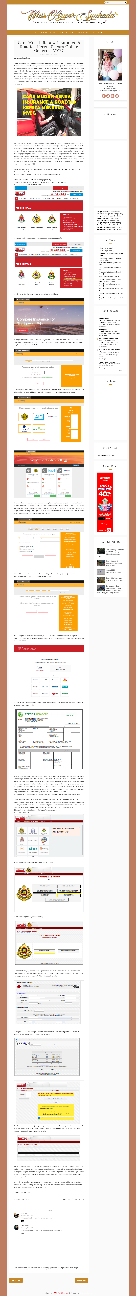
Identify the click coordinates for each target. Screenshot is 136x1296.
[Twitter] (79, 1199)
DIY (92, 33)
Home (35, 33)
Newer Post (16, 1280)
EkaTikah (24, 1213)
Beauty (44, 33)
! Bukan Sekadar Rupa (107, 362)
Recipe (53, 33)
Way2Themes (63, 1293)
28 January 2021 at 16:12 (27, 1215)
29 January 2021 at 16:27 (27, 1228)
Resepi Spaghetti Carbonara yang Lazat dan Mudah (114, 563)
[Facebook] (72, 1199)
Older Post (81, 1280)
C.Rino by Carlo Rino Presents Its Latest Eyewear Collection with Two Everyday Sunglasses (109, 322)
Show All (121, 370)
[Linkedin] (82, 1199)
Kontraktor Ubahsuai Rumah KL (109, 350)
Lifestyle (70, 33)
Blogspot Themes (86, 1293)
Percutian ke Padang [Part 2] (109, 277)
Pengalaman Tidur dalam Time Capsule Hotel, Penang (110, 280)
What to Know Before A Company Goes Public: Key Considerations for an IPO (108, 342)
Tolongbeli (103, 329)
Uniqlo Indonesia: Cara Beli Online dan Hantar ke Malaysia (109, 332)
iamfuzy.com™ (104, 319)
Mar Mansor (25, 1226)
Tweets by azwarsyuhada (105, 455)
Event (99, 33)
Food (61, 33)
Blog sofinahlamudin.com (108, 338)
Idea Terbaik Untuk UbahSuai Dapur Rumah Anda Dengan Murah (109, 355)
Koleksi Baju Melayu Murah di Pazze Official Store (109, 365)
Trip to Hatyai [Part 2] (106, 251)
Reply (22, 1221)
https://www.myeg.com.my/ (41, 180)
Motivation (83, 33)
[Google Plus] (75, 1199)
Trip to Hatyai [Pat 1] (106, 248)
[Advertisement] (110, 173)
